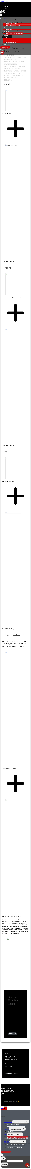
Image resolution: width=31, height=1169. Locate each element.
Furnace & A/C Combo (11, 23)
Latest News (7, 5)
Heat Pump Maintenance (12, 42)
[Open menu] (2, 52)
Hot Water (7, 35)
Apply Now (5, 47)
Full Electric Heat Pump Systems (14, 33)
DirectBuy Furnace (8, 1101)
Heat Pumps (9, 29)
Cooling (6, 1129)
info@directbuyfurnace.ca (11, 1073)
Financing (7, 44)
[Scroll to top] (2, 1109)
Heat (5, 1134)
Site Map (15, 1101)
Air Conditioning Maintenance (14, 39)
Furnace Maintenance (12, 40)
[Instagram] (3, 12)
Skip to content (5, 1)
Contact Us (7, 6)
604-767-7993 (7, 8)
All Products (8, 1122)
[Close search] (3, 1158)
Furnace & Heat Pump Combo (13, 25)
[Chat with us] (27, 1165)
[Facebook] (1, 12)
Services (6, 1142)
